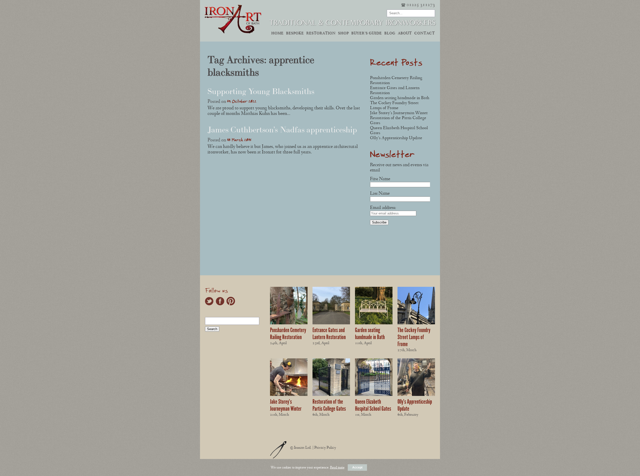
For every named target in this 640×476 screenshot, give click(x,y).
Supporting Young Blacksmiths (261, 91)
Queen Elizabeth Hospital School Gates (373, 405)
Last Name (380, 193)
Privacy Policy (325, 448)
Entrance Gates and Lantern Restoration (329, 334)
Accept (357, 467)
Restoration (321, 34)
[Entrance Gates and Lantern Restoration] (331, 324)
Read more (337, 467)
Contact (424, 34)
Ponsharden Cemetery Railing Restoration (288, 334)
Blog (389, 34)
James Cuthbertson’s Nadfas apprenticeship (282, 130)
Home (277, 34)
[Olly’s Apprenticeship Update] (416, 395)
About (405, 34)
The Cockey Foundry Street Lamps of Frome (414, 337)
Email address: (383, 208)
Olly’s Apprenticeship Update (396, 138)
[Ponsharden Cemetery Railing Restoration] (289, 324)
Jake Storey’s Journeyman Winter (399, 113)
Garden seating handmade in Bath (399, 98)
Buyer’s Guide (366, 34)
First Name (380, 179)
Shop (343, 34)
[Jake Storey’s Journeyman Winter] (289, 395)
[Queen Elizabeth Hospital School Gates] (373, 395)
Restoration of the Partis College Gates (329, 405)
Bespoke (295, 34)
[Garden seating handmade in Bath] (373, 324)
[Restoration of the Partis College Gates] (331, 395)
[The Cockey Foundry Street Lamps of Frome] (416, 324)
